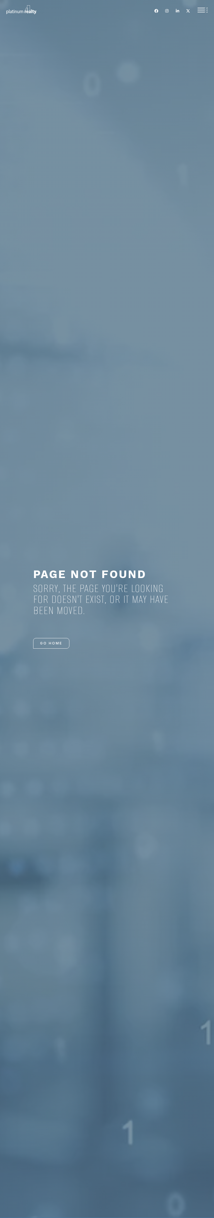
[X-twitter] (188, 11)
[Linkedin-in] (177, 11)
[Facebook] (156, 11)
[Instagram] (167, 11)
